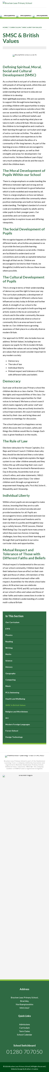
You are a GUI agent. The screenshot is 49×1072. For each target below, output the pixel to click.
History (8, 667)
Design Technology (14, 737)
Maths (8, 654)
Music (8, 686)
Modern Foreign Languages (17, 724)
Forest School (11, 731)
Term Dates (24, 1031)
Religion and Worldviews (16, 711)
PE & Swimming (12, 692)
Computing (10, 680)
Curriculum (24, 1027)
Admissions (24, 1024)
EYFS (7, 629)
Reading (9, 641)
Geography (10, 673)
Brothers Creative (31, 1069)
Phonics (9, 635)
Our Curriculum (12, 622)
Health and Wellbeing (15, 699)
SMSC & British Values (15, 705)
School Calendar (24, 1034)
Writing (9, 648)
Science (8, 660)
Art (7, 718)
